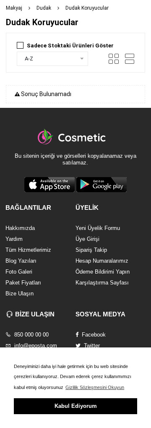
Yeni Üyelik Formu (98, 228)
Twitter (91, 345)
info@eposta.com (35, 345)
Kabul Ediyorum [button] (76, 406)
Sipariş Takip (91, 250)
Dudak (43, 8)
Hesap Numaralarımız (102, 261)
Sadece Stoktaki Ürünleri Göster (70, 45)
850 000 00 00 (31, 334)
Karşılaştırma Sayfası (102, 282)
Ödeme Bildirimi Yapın (103, 272)
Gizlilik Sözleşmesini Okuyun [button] (94, 387)
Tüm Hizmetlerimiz (28, 250)
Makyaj (14, 8)
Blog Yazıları (20, 261)
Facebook (93, 334)
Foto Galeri (18, 272)
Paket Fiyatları (23, 282)
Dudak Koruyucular (87, 8)
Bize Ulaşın (19, 293)
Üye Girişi (87, 239)
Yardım (14, 239)
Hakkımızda (20, 228)
